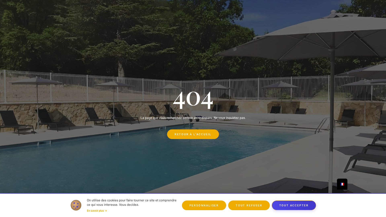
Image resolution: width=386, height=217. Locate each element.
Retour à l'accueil (193, 134)
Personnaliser (204, 205)
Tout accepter (294, 205)
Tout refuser (249, 205)
